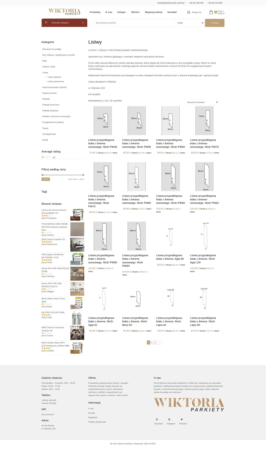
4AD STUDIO (150, 444)
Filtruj (45, 179)
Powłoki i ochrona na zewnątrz (56, 116)
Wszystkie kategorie (60, 23)
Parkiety (46, 99)
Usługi (121, 12)
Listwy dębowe (54, 77)
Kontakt (172, 12)
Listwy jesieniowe (56, 81)
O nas (108, 12)
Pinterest (183, 424)
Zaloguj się (196, 12)
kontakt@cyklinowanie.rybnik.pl (171, 3)
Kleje (44, 61)
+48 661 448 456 (196, 3)
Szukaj (216, 23)
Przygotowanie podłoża (53, 122)
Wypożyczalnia (154, 12)
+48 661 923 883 (215, 3)
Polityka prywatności (97, 422)
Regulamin (93, 417)
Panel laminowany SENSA (54, 87)
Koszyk (220, 11)
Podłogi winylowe (50, 110)
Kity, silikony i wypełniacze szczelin (58, 55)
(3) (48, 157)
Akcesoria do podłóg (51, 49)
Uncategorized (49, 134)
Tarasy (45, 128)
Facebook (158, 424)
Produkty (95, 12)
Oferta (135, 12)
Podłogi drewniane (50, 105)
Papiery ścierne (49, 93)
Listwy (45, 72)
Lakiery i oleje (48, 66)
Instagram (171, 424)
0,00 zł (221, 13)
